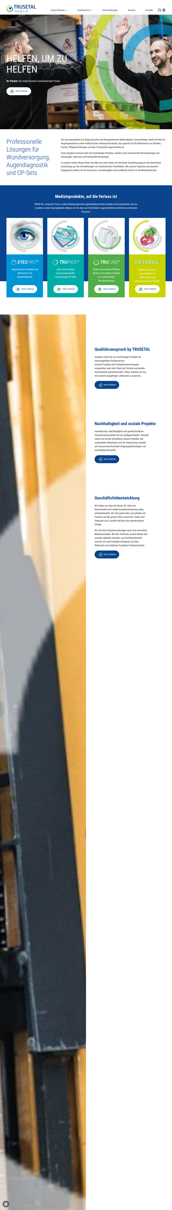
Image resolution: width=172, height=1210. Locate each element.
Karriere (131, 10)
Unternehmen (83, 10)
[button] (6, 1204)
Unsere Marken (58, 10)
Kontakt (149, 10)
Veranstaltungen (110, 10)
